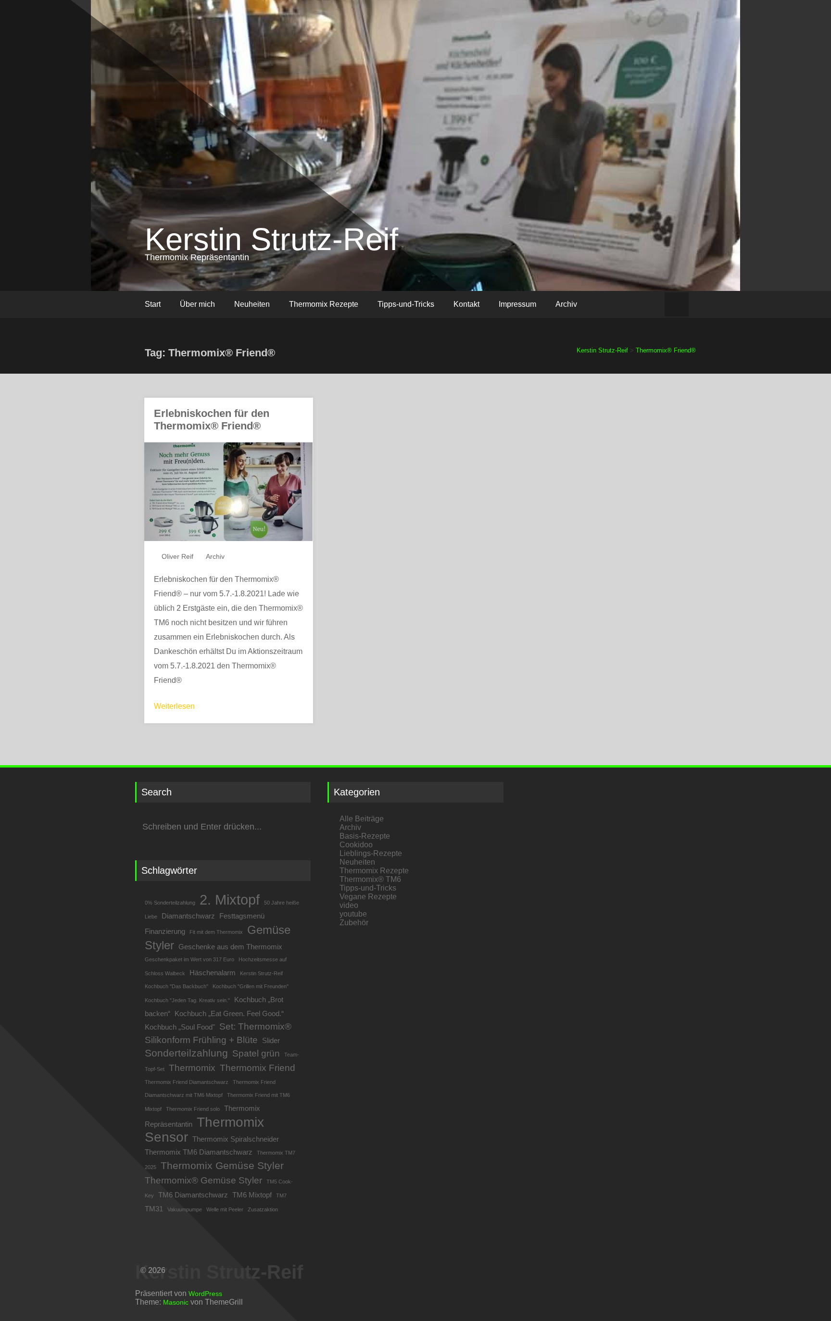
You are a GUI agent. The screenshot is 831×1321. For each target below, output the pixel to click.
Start (153, 304)
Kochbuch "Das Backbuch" (176, 986)
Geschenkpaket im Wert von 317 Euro (189, 959)
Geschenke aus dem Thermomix (230, 947)
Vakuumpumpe (184, 1209)
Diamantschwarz (188, 916)
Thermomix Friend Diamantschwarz (186, 1082)
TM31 (154, 1209)
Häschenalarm (212, 973)
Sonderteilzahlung (186, 1053)
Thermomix (192, 1068)
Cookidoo (356, 845)
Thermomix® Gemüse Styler (203, 1180)
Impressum (517, 304)
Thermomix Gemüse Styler (222, 1165)
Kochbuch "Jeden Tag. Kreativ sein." (187, 1000)
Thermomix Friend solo (193, 1109)
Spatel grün (256, 1053)
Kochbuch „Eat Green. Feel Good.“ (229, 1013)
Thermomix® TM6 (370, 879)
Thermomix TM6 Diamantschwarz (198, 1152)
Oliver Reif (177, 556)
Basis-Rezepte (365, 836)
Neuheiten (252, 304)
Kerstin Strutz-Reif (271, 239)
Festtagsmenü (241, 916)
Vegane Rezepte (368, 897)
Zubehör (354, 922)
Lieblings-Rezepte (371, 853)
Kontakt (466, 304)
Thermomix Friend (257, 1068)
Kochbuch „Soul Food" (180, 1027)
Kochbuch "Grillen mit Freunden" (251, 986)
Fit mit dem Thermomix (216, 932)
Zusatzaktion (263, 1209)
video (349, 905)
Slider (271, 1040)
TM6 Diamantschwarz (193, 1195)
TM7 (281, 1195)
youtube (353, 914)
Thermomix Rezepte (323, 304)
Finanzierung (165, 931)
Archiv (566, 304)
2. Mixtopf (230, 899)
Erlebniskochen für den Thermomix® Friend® (211, 419)
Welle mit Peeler (224, 1209)
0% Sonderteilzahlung (170, 903)
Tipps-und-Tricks (406, 304)
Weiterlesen (174, 706)
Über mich (197, 304)
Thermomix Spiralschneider (235, 1139)
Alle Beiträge (362, 819)
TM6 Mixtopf (252, 1195)
